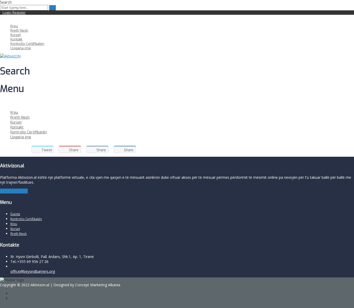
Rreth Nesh (19, 30)
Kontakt (16, 39)
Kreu (14, 26)
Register (19, 12)
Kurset (15, 35)
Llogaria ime (20, 48)
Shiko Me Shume (14, 191)
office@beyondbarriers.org (32, 271)
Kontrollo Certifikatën (27, 43)
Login (7, 12)
